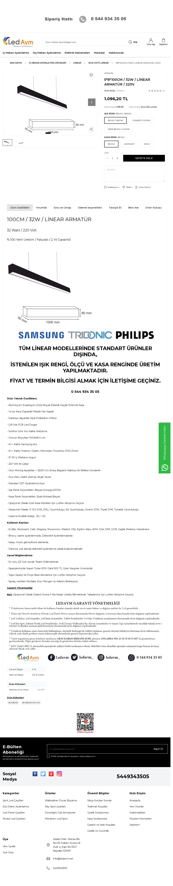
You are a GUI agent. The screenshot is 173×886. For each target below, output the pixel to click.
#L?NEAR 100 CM (31, 702)
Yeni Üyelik (9, 846)
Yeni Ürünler (137, 806)
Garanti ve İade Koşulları (101, 824)
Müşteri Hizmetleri (141, 818)
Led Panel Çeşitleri (14, 812)
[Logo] (20, 42)
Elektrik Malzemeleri (77, 52)
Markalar (99, 52)
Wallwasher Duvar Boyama (61, 800)
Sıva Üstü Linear (98, 63)
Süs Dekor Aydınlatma (16, 806)
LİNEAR (77, 63)
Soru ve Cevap (62, 207)
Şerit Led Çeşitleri (13, 800)
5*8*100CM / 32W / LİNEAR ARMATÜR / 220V (138, 63)
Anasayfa (135, 800)
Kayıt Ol (158, 748)
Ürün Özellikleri (19, 207)
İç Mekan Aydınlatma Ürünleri (47, 63)
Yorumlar (41, 207)
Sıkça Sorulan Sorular (99, 800)
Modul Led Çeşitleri (14, 818)
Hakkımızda (116, 52)
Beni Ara (133, 207)
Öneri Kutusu (153, 207)
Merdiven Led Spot (56, 818)
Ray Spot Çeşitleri (55, 806)
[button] (48, 133)
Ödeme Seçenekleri (90, 207)
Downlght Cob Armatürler (60, 812)
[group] (50, 102)
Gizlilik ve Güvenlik (98, 830)
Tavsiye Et (115, 207)
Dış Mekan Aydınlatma (47, 52)
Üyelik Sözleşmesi (97, 812)
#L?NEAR (13, 702)
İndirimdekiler (137, 812)
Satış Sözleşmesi (97, 818)
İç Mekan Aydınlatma (16, 52)
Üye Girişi (8, 852)
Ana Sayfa (16, 63)
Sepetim (135, 824)
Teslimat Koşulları (97, 806)
